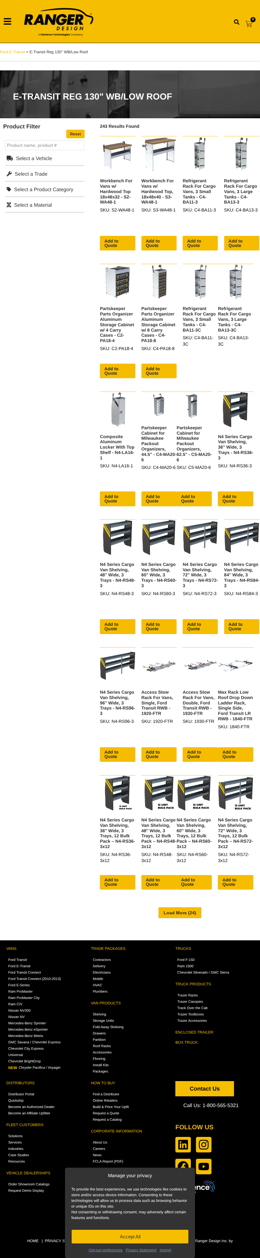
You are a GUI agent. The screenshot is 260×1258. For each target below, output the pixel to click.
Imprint (166, 1250)
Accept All (130, 1236)
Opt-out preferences (106, 1250)
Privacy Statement (141, 1250)
